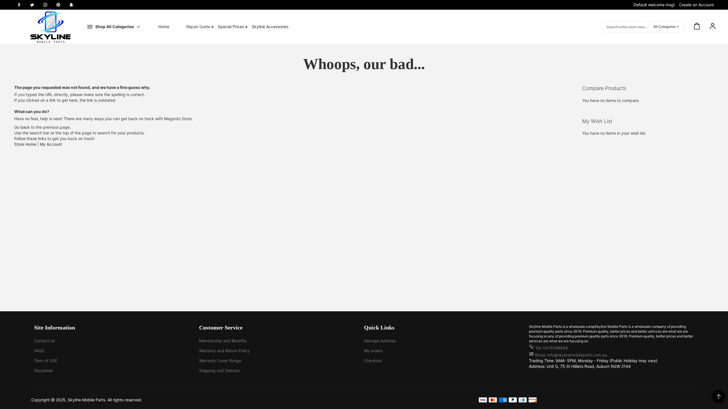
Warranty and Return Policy (224, 350)
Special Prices (231, 26)
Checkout (373, 360)
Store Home (25, 144)
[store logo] (50, 27)
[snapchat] (71, 5)
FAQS (39, 350)
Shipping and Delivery (219, 370)
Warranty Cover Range (220, 360)
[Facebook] (19, 5)
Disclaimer (43, 370)
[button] (712, 26)
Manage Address (380, 340)
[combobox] (642, 26)
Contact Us (44, 340)
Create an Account (696, 4)
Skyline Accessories (270, 26)
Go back (22, 127)
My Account (51, 144)
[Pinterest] (58, 5)
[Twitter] (32, 5)
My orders (373, 350)
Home (163, 26)
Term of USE (45, 360)
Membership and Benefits (223, 340)
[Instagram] (45, 5)
